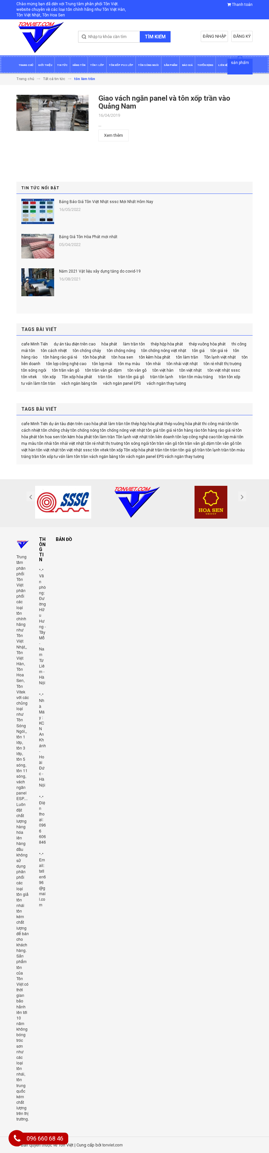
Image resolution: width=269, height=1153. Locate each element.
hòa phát (109, 344)
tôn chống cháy (87, 350)
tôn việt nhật (190, 370)
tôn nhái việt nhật (182, 363)
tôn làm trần (187, 357)
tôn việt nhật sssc (224, 370)
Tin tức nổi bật (40, 188)
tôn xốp (49, 377)
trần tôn (105, 377)
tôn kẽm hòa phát (154, 357)
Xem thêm (113, 135)
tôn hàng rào (188, 430)
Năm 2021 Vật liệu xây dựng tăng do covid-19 (100, 271)
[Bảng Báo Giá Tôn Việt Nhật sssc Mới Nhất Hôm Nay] (37, 211)
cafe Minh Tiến (34, 344)
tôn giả (198, 350)
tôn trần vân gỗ (65, 370)
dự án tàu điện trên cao (74, 344)
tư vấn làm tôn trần (38, 383)
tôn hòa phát (94, 357)
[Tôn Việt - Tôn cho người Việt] (41, 37)
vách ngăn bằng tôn (79, 383)
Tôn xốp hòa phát (77, 377)
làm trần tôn (134, 344)
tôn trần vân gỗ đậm (103, 370)
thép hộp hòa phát (167, 344)
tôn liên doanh (162, 437)
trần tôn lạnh (161, 377)
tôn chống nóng (121, 350)
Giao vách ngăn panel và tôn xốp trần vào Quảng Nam (164, 102)
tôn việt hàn (163, 370)
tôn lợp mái (102, 363)
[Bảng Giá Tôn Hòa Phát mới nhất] (37, 246)
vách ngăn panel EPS (122, 383)
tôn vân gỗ (137, 370)
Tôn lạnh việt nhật (220, 357)
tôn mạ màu (129, 363)
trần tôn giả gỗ (131, 377)
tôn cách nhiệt (54, 350)
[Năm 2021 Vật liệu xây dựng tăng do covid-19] (37, 282)
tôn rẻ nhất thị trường (222, 363)
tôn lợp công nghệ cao (66, 363)
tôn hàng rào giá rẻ (60, 357)
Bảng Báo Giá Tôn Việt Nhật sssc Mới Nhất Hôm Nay (106, 201)
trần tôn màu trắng (196, 377)
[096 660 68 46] (17, 1139)
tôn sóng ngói (33, 370)
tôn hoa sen (122, 357)
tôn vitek (29, 377)
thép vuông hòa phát (207, 344)
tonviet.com (112, 1144)
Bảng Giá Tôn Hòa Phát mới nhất (88, 237)
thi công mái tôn (217, 424)
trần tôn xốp (229, 377)
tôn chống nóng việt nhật (163, 350)
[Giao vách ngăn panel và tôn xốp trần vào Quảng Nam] (52, 114)
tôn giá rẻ (219, 350)
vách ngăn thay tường (166, 383)
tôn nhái (153, 363)
